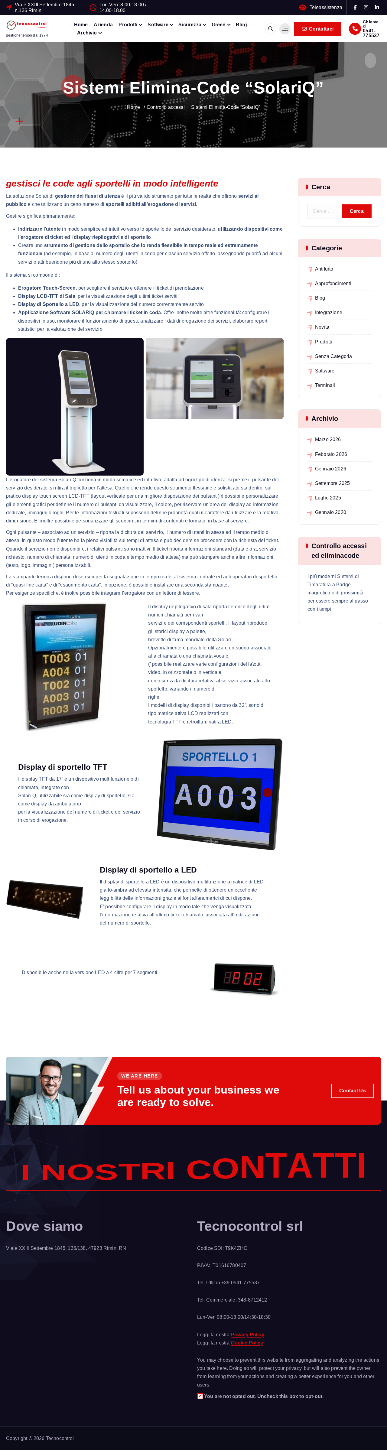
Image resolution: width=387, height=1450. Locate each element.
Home (81, 24)
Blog (241, 24)
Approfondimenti (333, 283)
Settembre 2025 (332, 483)
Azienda (103, 24)
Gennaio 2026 (330, 468)
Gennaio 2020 (330, 512)
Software (158, 24)
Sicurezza (189, 24)
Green (219, 24)
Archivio (87, 32)
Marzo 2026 (328, 439)
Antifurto (324, 268)
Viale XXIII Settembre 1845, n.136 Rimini (45, 7)
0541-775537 (371, 33)
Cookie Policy (247, 1342)
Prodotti (128, 24)
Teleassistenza (326, 7)
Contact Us (352, 1090)
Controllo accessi (166, 107)
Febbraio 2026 (331, 454)
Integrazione (328, 312)
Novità (322, 327)
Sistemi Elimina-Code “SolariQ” (225, 107)
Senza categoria (333, 356)
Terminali (325, 385)
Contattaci (320, 28)
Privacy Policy (247, 1334)
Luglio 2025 (328, 497)
